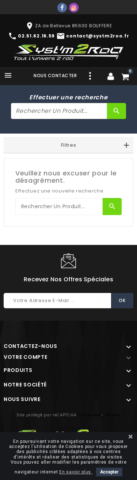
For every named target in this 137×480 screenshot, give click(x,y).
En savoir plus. (75, 472)
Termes (113, 415)
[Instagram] (74, 7)
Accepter (109, 472)
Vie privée (89, 415)
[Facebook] (62, 7)
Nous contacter (55, 75)
